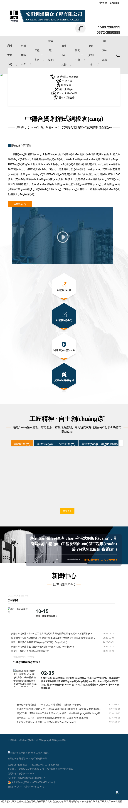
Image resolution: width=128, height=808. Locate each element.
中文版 (103, 3)
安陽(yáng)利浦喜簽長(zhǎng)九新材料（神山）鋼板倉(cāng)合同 (49, 704)
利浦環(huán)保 (50, 55)
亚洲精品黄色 (72, 801)
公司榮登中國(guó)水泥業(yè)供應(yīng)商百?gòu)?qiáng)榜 (46, 721)
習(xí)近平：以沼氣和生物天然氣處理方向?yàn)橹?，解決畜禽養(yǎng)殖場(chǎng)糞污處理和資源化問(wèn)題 (59, 713)
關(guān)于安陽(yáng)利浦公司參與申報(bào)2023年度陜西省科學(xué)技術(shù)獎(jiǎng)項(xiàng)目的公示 (54, 637)
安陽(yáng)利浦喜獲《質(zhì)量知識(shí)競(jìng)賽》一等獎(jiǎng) (43, 646)
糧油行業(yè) (22, 444)
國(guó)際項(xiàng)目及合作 (112, 444)
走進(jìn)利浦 (91, 55)
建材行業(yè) (45, 444)
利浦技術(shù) (23, 55)
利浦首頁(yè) (9, 55)
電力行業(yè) (67, 444)
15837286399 (109, 27)
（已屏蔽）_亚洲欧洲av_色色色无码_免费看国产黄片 (26, 801)
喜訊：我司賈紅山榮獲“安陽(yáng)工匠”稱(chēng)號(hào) (39, 642)
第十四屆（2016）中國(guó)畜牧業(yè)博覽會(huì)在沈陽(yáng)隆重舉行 (52, 717)
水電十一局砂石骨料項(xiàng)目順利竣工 (31, 650)
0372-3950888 (108, 32)
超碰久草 (90, 801)
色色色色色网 (59, 801)
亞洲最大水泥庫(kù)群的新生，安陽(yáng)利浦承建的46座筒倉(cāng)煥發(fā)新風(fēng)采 (59, 708)
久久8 (83, 801)
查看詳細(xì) (20, 204)
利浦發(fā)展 (64, 290)
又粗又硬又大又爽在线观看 (109, 801)
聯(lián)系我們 (104, 55)
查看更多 (67, 510)
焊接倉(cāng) (89, 444)
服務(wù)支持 (64, 55)
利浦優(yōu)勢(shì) (64, 350)
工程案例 (36, 54)
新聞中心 (77, 54)
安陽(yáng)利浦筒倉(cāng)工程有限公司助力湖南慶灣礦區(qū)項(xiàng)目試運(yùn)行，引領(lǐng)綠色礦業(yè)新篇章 (54, 633)
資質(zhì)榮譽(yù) (64, 380)
